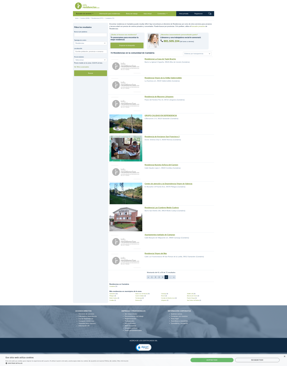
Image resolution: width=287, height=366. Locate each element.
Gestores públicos (131, 328)
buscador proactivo (198, 26)
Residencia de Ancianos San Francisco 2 (162, 137)
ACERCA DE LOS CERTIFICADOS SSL (144, 341)
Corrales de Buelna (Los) (168, 298)
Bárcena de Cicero (192, 295)
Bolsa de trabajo (132, 13)
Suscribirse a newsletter (179, 321)
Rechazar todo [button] (257, 360)
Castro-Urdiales (139, 295)
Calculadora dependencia (87, 316)
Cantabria (112, 286)
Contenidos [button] (162, 13)
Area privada (183, 13)
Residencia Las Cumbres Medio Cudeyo (162, 208)
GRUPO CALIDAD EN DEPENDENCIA (161, 115)
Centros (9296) (85, 18)
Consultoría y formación (179, 323)
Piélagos (111, 295)
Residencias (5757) (97, 18)
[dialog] (143, 360)
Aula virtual (147, 13)
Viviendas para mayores (87, 323)
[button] (143, 347)
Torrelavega (138, 298)
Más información (122, 361)
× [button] (284, 356)
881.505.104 (171, 41)
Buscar (90, 73)
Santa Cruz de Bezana (141, 293)
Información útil (83, 326)
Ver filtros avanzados (81, 67)
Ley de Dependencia (85, 318)
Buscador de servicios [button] (84, 13)
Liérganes (163, 300)
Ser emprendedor (131, 314)
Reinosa (137, 300)
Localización (78, 48)
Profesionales (129, 321)
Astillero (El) (190, 293)
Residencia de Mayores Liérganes (159, 97)
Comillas (111, 300)
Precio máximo (79, 57)
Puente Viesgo (191, 298)
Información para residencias (109, 13)
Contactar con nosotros (179, 316)
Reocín (163, 295)
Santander (112, 293)
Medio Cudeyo (113, 298)
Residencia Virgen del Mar (156, 253)
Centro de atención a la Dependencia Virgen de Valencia (168, 184)
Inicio (76, 18)
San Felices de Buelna (193, 300)
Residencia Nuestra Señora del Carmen (161, 165)
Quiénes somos (176, 314)
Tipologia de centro (80, 40)
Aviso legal (175, 318)
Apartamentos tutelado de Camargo (160, 235)
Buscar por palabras (80, 32)
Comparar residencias (86, 321)
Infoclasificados (130, 323)
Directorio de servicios (86, 314)
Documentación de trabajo (134, 316)
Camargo (163, 293)
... (170, 277)
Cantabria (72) (109, 18)
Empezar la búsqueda (127, 45)
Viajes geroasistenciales (133, 330)
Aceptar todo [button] (212, 360)
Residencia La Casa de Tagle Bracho (160, 59)
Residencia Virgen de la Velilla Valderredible (163, 78)
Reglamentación (130, 318)
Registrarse (198, 13)
